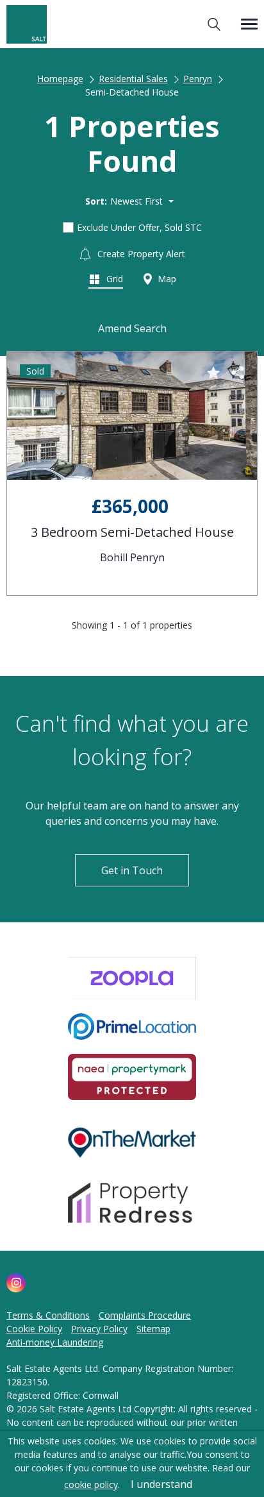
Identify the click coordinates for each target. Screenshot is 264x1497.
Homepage (60, 78)
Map (165, 279)
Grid (113, 279)
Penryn (197, 78)
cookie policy (91, 1484)
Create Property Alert (140, 254)
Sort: (96, 201)
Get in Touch (132, 870)
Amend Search (132, 328)
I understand (161, 1484)
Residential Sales (133, 78)
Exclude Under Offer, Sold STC (139, 227)
